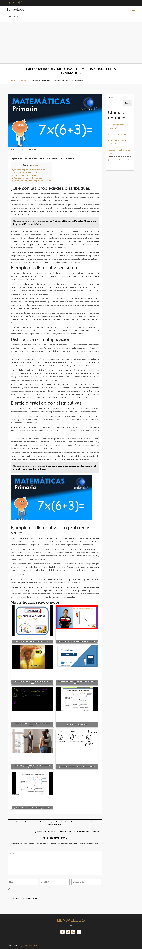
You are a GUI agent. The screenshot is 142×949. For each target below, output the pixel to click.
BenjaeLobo (71, 920)
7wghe (18, 149)
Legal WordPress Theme (29, 945)
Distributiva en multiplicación (25, 175)
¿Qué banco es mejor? (117, 134)
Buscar (111, 98)
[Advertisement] (71, 42)
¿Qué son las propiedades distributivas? (29, 170)
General (22, 81)
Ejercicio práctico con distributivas (27, 178)
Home (12, 81)
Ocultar (37, 165)
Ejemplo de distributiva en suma (26, 172)
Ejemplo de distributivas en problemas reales (31, 181)
